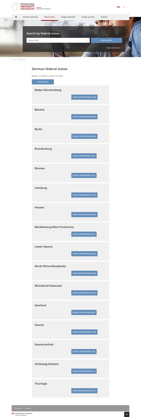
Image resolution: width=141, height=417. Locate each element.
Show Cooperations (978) (84, 156)
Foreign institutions (68, 17)
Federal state (33, 40)
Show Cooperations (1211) (84, 391)
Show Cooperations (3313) (84, 214)
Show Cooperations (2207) (84, 293)
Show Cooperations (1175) (84, 195)
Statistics (104, 17)
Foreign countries (88, 17)
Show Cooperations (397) (84, 312)
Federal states (49, 17)
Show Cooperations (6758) (84, 97)
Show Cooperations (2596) (84, 136)
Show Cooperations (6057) (84, 117)
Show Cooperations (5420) (84, 273)
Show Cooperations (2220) (84, 332)
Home (13, 59)
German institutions (30, 17)
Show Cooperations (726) (84, 351)
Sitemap (28, 408)
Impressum (18, 408)
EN (124, 7)
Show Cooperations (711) (84, 371)
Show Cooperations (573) (84, 175)
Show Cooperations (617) (84, 234)
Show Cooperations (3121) (84, 254)
